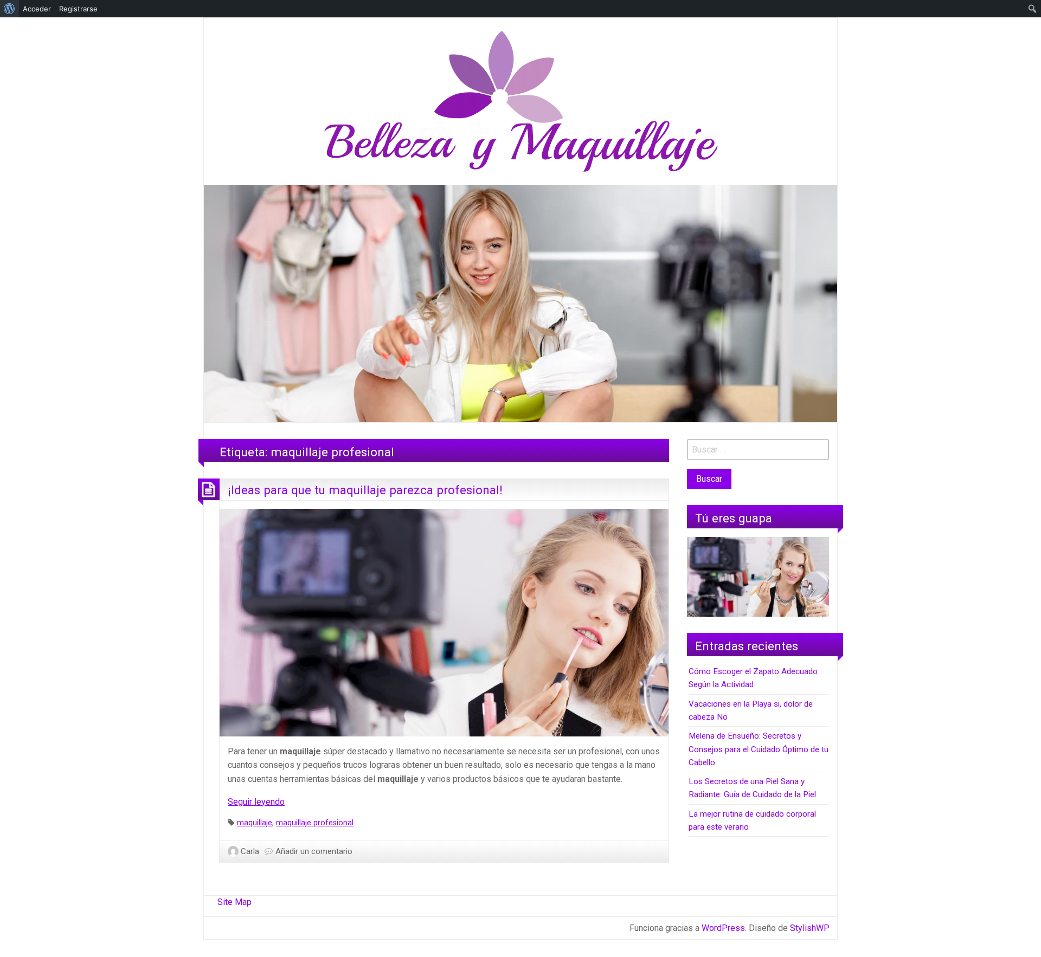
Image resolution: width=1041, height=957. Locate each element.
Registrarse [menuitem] (78, 8)
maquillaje (254, 822)
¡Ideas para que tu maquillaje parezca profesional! (365, 490)
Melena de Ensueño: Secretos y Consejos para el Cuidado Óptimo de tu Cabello (758, 749)
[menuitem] (9, 8)
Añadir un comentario (313, 851)
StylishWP (810, 928)
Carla (250, 851)
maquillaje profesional (315, 822)
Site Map (234, 902)
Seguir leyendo (256, 802)
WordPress (723, 928)
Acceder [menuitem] (37, 8)
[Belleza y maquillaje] (520, 100)
